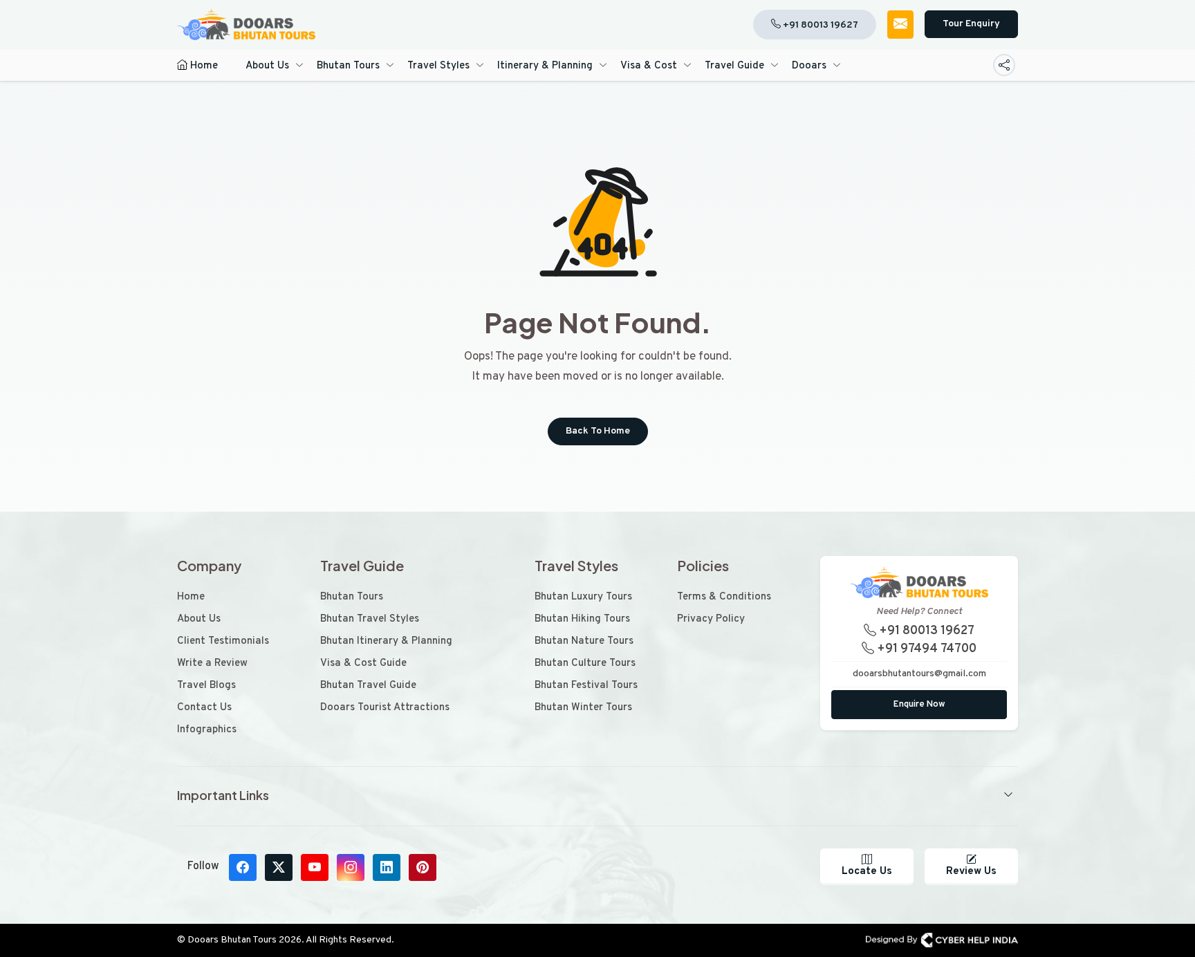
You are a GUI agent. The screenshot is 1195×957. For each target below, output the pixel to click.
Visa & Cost (648, 66)
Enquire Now (919, 704)
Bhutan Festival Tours (586, 685)
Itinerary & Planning (545, 66)
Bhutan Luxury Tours (583, 597)
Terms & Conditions (724, 597)
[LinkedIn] (386, 867)
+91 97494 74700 (925, 649)
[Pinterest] (422, 867)
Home (202, 66)
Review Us (971, 871)
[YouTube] (314, 867)
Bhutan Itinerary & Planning (386, 641)
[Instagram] (350, 867)
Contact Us (204, 707)
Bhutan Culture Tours (585, 663)
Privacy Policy (711, 619)
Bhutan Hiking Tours (582, 619)
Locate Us (867, 871)
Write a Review (212, 663)
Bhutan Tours (348, 66)
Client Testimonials (223, 641)
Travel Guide (734, 66)
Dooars (809, 66)
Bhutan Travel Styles (369, 619)
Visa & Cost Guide (363, 663)
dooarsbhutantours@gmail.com (919, 674)
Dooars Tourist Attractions (385, 707)
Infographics (207, 729)
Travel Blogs (206, 685)
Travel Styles (438, 66)
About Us (267, 66)
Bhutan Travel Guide (368, 685)
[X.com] (279, 867)
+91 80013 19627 (925, 631)
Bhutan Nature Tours (584, 641)
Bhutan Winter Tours (583, 707)
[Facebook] (243, 867)
